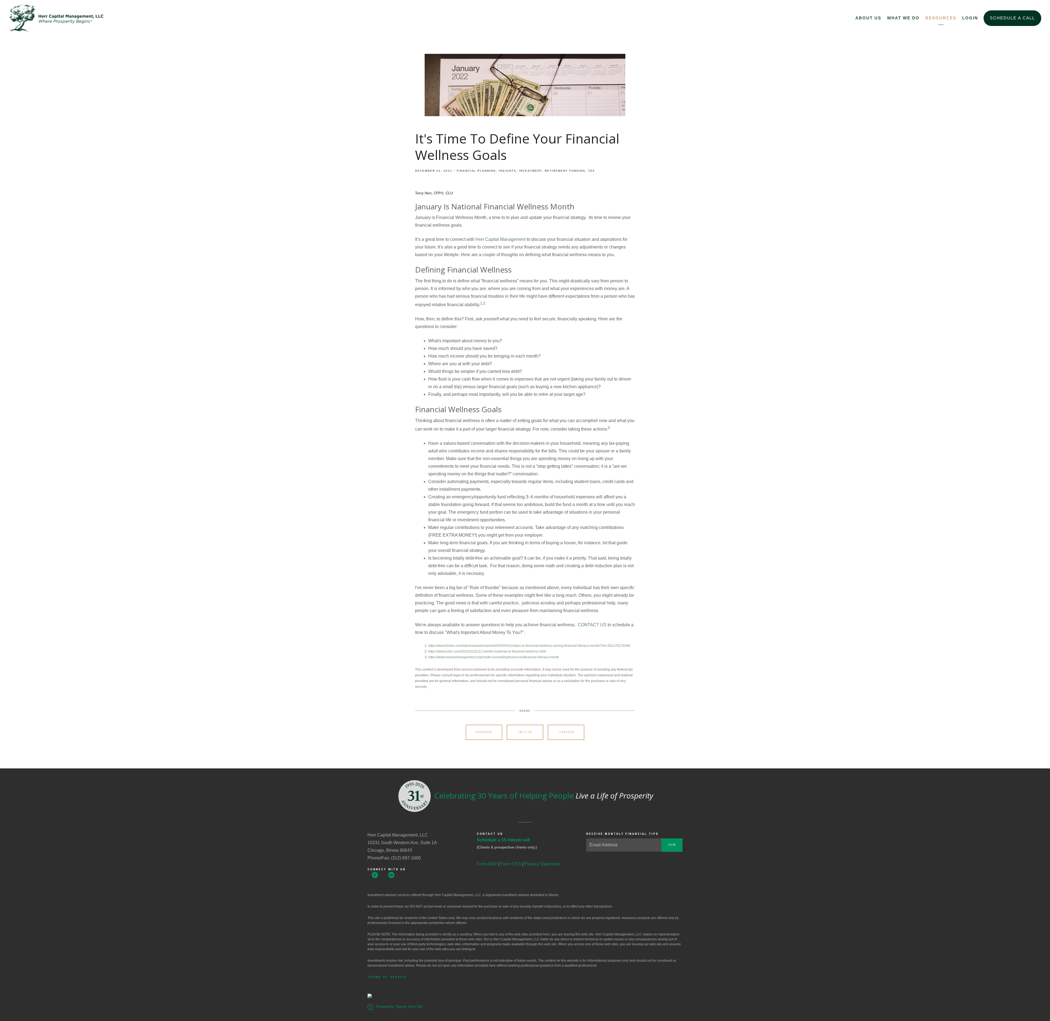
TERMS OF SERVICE (387, 977)
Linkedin (566, 732)
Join (672, 844)
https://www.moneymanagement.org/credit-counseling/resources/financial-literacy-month (493, 657)
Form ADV (487, 864)
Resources (940, 18)
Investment (530, 170)
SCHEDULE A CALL (1012, 18)
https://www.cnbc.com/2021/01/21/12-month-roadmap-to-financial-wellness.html (487, 651)
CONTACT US (592, 624)
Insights (507, 170)
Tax (591, 170)
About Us (868, 18)
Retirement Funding (565, 170)
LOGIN (970, 18)
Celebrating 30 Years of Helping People (542, 795)
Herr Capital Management (501, 239)
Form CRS (510, 864)
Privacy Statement (542, 864)
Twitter (525, 732)
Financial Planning (476, 170)
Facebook (484, 732)
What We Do (903, 18)
